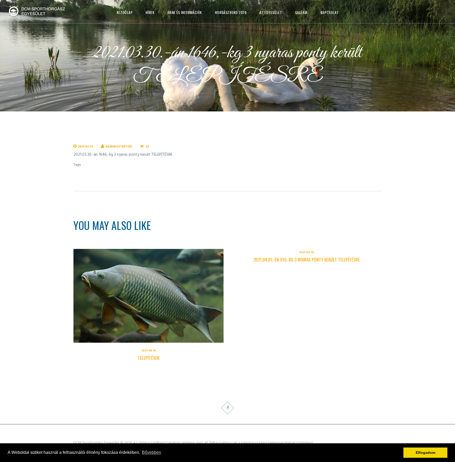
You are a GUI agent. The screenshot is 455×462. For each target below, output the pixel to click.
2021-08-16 (148, 350)
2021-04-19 (306, 252)
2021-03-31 (85, 146)
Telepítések (148, 358)
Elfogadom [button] (425, 452)
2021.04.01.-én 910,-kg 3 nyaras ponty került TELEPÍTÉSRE (306, 259)
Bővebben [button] (151, 452)
